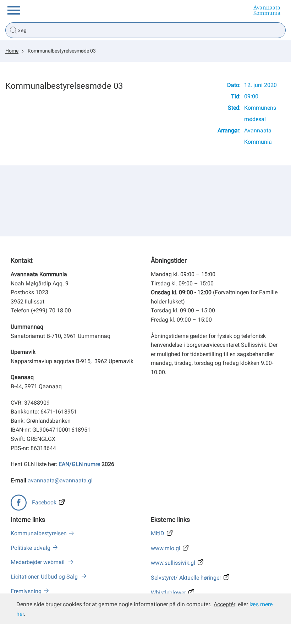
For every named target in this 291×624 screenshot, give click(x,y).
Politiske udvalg (30, 547)
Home (11, 51)
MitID (157, 533)
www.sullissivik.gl (173, 562)
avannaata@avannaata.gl (60, 480)
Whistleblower (168, 592)
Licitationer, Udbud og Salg (45, 576)
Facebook (44, 502)
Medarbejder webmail (38, 562)
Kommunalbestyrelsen (39, 533)
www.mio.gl (165, 548)
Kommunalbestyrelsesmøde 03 (62, 51)
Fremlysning (26, 591)
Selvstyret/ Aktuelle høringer (186, 577)
